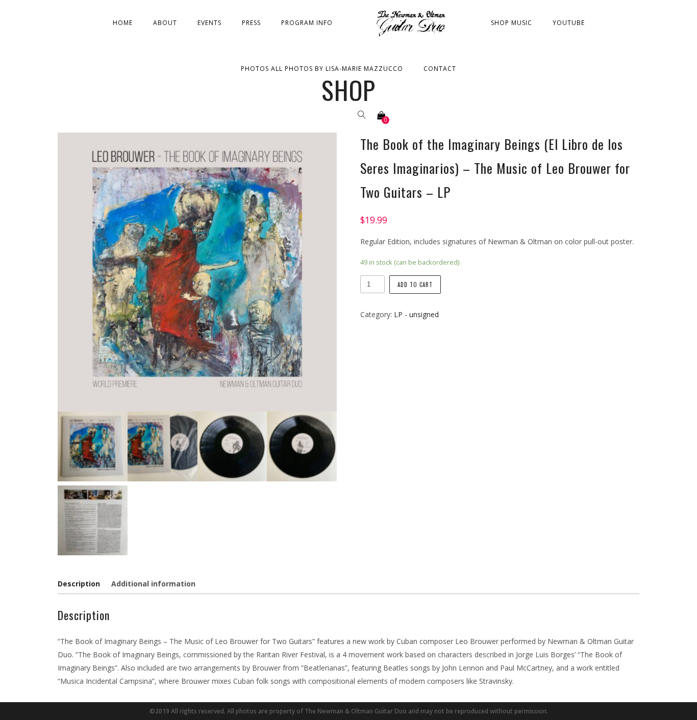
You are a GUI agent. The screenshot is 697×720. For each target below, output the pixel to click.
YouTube (569, 22)
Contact (440, 68)
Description (79, 583)
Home (123, 22)
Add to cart (415, 284)
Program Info (307, 22)
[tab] (81, 584)
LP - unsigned (416, 314)
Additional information (153, 583)
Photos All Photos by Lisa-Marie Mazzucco (322, 68)
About (165, 22)
